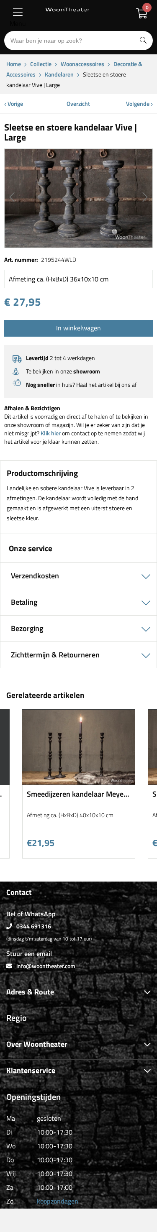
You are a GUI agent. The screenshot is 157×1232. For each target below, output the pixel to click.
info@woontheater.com (45, 965)
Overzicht (78, 103)
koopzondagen (57, 1201)
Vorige (14, 103)
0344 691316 (33, 926)
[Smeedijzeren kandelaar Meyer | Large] (78, 781)
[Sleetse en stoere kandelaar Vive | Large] (78, 198)
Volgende (138, 103)
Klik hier (51, 433)
